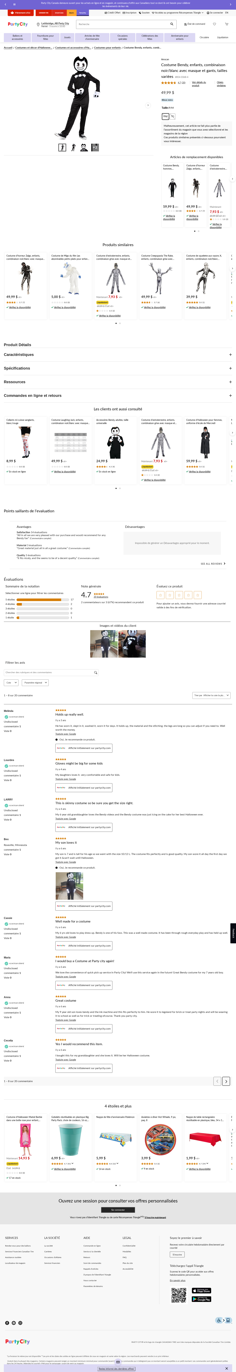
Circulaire (204, 37)
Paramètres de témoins (93, 1286)
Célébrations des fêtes (150, 37)
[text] (172, 211)
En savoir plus (177, 1280)
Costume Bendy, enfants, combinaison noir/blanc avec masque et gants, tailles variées (194, 71)
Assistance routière (13, 1257)
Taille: (165, 107)
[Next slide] (230, 5)
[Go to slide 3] (84, 147)
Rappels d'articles (90, 1269)
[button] (172, 24)
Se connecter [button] (216, 13)
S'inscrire (177, 1254)
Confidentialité (129, 1246)
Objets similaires (221, 84)
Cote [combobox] (9, 683)
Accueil (8, 47)
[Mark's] (72, 13)
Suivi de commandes (92, 1263)
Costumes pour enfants (107, 47)
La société (48, 1246)
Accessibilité (128, 1269)
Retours (86, 1257)
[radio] (165, 116)
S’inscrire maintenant (155, 1217)
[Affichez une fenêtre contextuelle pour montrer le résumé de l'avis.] (73, 1164)
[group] (115, 302)
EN (226, 13)
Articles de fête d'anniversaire (92, 37)
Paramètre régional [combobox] (33, 683)
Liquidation (222, 37)
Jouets (67, 37)
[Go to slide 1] (62, 147)
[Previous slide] (5, 5)
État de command (196, 24)
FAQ (125, 1257)
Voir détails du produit (199, 84)
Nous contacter (90, 1280)
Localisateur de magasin (15, 1263)
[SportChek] (59, 13)
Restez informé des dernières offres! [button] (116, 1369)
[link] (174, 83)
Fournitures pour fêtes (45, 37)
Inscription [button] (131, 13)
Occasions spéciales (123, 37)
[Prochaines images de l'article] (148, 105)
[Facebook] (7, 1323)
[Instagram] (20, 1323)
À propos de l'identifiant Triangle (97, 1275)
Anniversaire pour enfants (179, 37)
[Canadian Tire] (44, 13)
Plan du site (127, 1263)
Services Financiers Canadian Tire (19, 1252)
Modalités (127, 1252)
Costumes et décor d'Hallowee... (33, 47)
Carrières (48, 1252)
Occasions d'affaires (52, 1257)
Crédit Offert (114, 13)
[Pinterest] (14, 1323)
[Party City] (83, 13)
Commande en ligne (92, 1246)
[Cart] (226, 24)
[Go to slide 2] (73, 147)
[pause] (14, 5)
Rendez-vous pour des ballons (18, 1246)
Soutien (146, 13)
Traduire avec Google (65, 734)
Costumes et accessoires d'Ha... (73, 47)
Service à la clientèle (92, 1252)
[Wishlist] (214, 24)
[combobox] (214, 695)
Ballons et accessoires (17, 37)
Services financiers (52, 1263)
